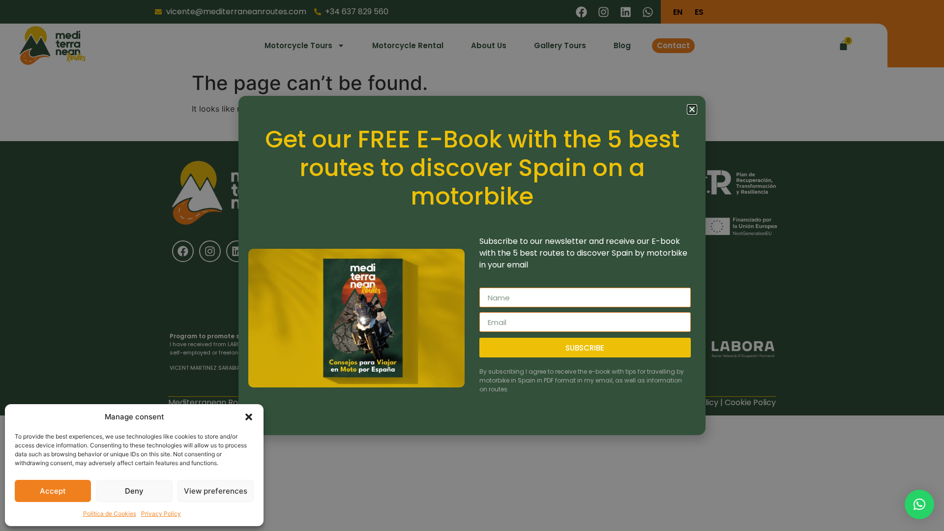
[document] (472, 265)
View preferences (215, 491)
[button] (249, 417)
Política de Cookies (109, 513)
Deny (134, 491)
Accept (53, 491)
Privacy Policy (161, 513)
